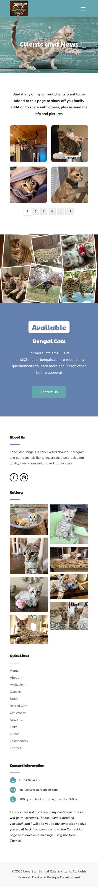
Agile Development (66, 877)
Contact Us (49, 392)
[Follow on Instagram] (24, 477)
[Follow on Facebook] (14, 477)
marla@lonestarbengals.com (37, 359)
